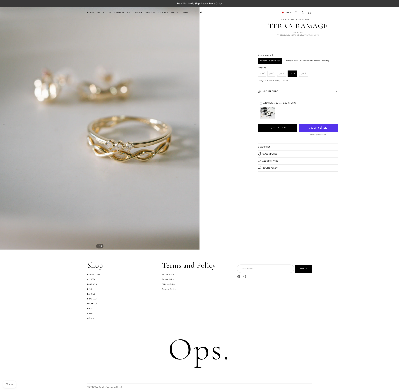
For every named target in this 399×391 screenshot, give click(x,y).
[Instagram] (244, 276)
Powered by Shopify (114, 387)
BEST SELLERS (93, 274)
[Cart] (309, 12)
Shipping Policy (168, 284)
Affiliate (90, 318)
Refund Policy (270, 168)
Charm (90, 313)
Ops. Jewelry (99, 387)
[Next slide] (196, 124)
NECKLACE (92, 303)
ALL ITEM (91, 279)
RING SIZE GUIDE (270, 91)
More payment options (318, 135)
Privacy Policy (168, 279)
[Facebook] (239, 276)
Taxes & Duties (269, 154)
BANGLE (91, 294)
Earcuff (90, 308)
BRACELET (92, 299)
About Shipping (270, 161)
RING (89, 289)
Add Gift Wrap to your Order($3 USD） (280, 103)
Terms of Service (169, 289)
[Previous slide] (3, 124)
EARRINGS (92, 284)
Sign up (303, 268)
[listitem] (185, 12)
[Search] (296, 12)
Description (264, 147)
